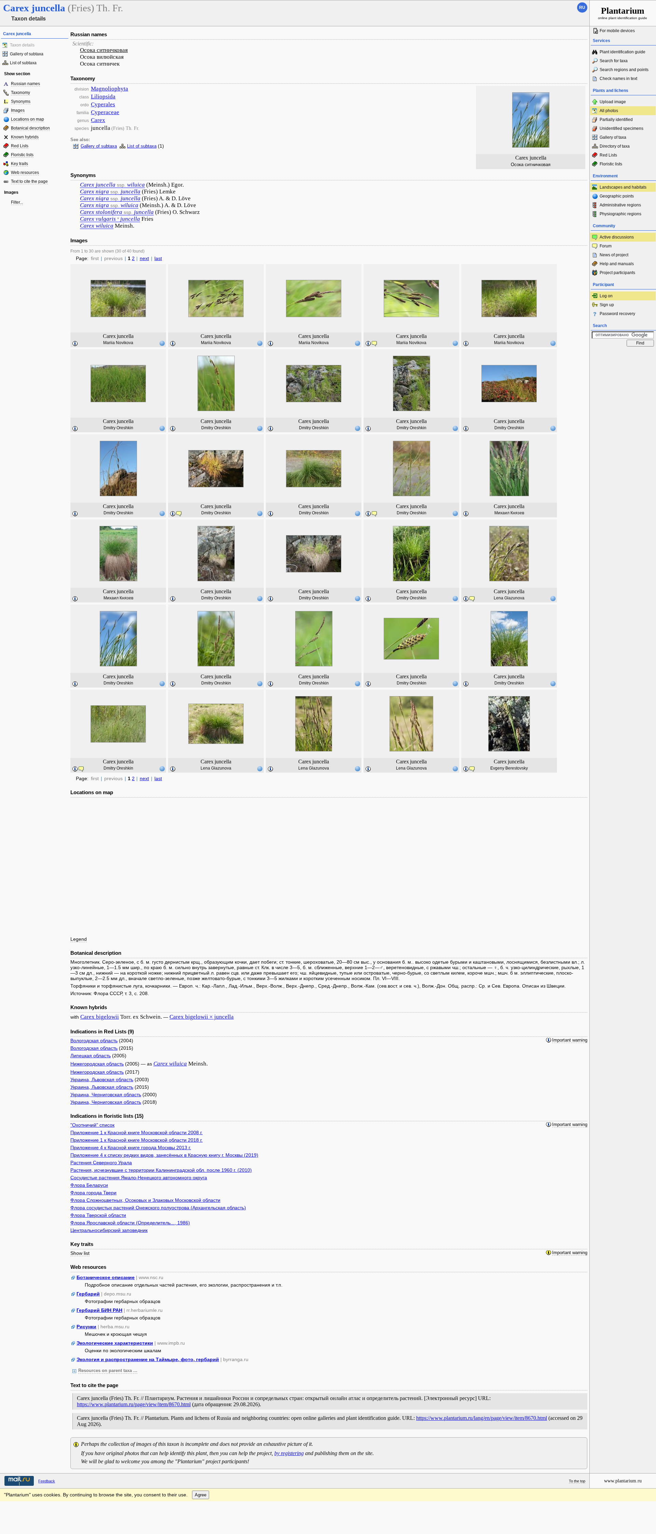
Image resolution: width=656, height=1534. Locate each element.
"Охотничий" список (92, 1125)
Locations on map (27, 119)
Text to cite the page (29, 181)
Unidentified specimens (621, 128)
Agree (200, 1494)
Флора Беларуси (89, 1185)
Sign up (607, 304)
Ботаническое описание (106, 1277)
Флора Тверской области (98, 1215)
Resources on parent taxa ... (107, 1370)
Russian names (25, 83)
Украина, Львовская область (101, 1079)
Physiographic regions (620, 214)
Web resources (25, 172)
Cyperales (103, 104)
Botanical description (30, 128)
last (158, 258)
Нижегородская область (97, 1064)
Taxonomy (20, 92)
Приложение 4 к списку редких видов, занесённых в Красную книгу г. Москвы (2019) (164, 1155)
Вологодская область (94, 1040)
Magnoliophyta (109, 88)
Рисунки (86, 1326)
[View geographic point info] (162, 343)
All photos (609, 110)
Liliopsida (103, 96)
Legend (78, 939)
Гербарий (88, 1294)
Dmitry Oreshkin (118, 427)
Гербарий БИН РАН (99, 1310)
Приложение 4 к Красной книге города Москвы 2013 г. (130, 1147)
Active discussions (617, 237)
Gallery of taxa (613, 137)
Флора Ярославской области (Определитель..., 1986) (130, 1222)
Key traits (19, 163)
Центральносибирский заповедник (109, 1230)
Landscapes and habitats (623, 187)
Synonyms (20, 101)
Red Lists (19, 146)
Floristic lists (22, 154)
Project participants (617, 272)
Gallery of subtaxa (26, 54)
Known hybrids (25, 137)
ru (582, 7)
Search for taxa (614, 60)
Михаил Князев (509, 513)
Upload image (613, 101)
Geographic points (617, 196)
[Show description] (75, 344)
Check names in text (618, 78)
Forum (606, 246)
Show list (80, 1253)
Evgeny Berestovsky (509, 768)
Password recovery (617, 313)
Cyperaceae (105, 112)
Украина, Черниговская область (105, 1094)
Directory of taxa (615, 146)
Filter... (17, 202)
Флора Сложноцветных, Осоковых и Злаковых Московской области (145, 1200)
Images (18, 110)
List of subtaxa (23, 62)
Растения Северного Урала (101, 1162)
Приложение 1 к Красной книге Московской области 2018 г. (136, 1140)
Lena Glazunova (509, 598)
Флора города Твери (93, 1192)
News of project (614, 255)
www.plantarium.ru (623, 1480)
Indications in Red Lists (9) (102, 1031)
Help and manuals (617, 263)
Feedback (46, 1481)
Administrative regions (620, 205)
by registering (289, 1453)
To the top (577, 1481)
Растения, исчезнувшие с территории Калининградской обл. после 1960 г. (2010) (161, 1170)
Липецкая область (90, 1055)
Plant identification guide (622, 52)
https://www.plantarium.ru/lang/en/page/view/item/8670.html (481, 1418)
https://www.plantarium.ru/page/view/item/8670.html (134, 1404)
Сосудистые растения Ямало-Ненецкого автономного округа (138, 1177)
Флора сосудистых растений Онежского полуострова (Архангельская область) (158, 1207)
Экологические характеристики (115, 1343)
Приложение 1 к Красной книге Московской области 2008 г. (136, 1132)
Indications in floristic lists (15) (107, 1116)
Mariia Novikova (118, 342)
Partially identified (616, 119)
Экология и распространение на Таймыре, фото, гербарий (148, 1359)
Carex (98, 120)
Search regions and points (624, 69)
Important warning (569, 1040)
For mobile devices (617, 30)
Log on (606, 296)
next (144, 258)
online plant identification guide (622, 13)
